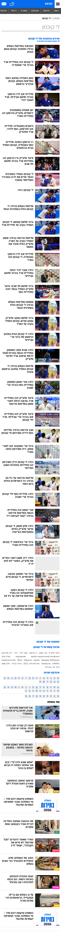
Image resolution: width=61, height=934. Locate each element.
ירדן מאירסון (6, 653)
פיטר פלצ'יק (54, 653)
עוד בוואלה (53, 702)
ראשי (56, 11)
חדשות (46, 11)
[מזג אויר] (12, 4)
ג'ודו (16, 653)
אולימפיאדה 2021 (31, 663)
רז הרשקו (33, 653)
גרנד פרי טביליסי (52, 667)
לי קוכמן (46, 18)
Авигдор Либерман (50, 660)
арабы (37, 660)
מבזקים (35, 11)
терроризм (20, 656)
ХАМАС (56, 663)
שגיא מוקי (5, 656)
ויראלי (14, 11)
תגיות (48, 3)
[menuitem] (46, 11)
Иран (19, 660)
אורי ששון (43, 653)
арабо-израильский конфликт (45, 656)
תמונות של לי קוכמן (48, 642)
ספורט (24, 11)
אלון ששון (5, 663)
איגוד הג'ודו (17, 663)
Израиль (28, 660)
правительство (8, 660)
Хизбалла (46, 663)
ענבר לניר (23, 653)
